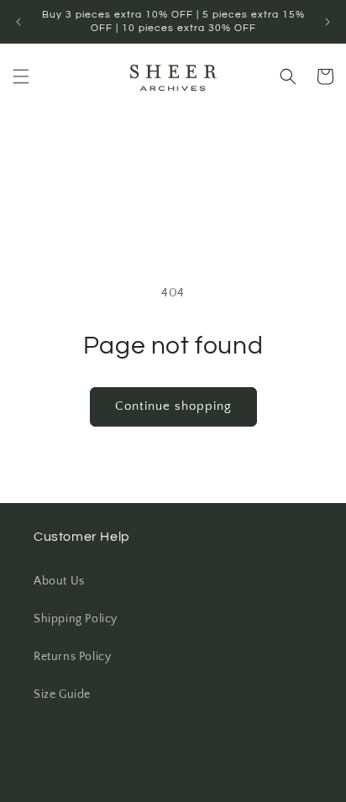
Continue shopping (173, 406)
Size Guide (62, 694)
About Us (59, 581)
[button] (21, 76)
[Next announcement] (327, 21)
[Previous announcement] (18, 21)
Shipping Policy (76, 619)
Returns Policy (72, 656)
